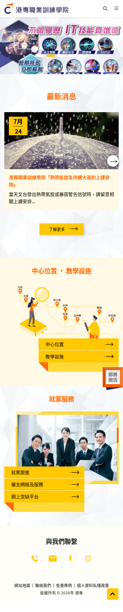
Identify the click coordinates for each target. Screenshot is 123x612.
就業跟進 (20, 472)
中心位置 (54, 344)
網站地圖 (22, 585)
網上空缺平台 (25, 496)
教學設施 (54, 356)
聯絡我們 (43, 585)
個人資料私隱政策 (93, 585)
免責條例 (64, 585)
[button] (113, 161)
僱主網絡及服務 (27, 484)
